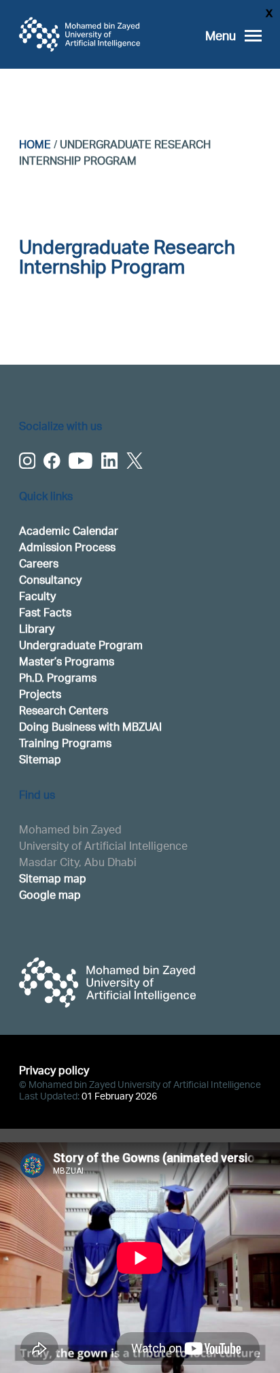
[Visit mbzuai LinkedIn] (109, 460)
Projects (40, 693)
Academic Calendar (68, 530)
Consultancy (50, 579)
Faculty (37, 596)
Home (35, 144)
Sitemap (40, 759)
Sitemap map (52, 878)
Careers (38, 563)
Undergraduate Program (81, 645)
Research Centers (63, 710)
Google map (50, 894)
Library (36, 628)
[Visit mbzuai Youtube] (80, 460)
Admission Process (67, 547)
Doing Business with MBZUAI (90, 726)
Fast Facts (45, 612)
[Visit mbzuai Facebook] (51, 460)
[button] (233, 35)
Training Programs (65, 742)
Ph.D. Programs (58, 677)
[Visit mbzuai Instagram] (27, 460)
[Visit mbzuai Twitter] (134, 460)
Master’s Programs (66, 661)
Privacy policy (54, 1070)
